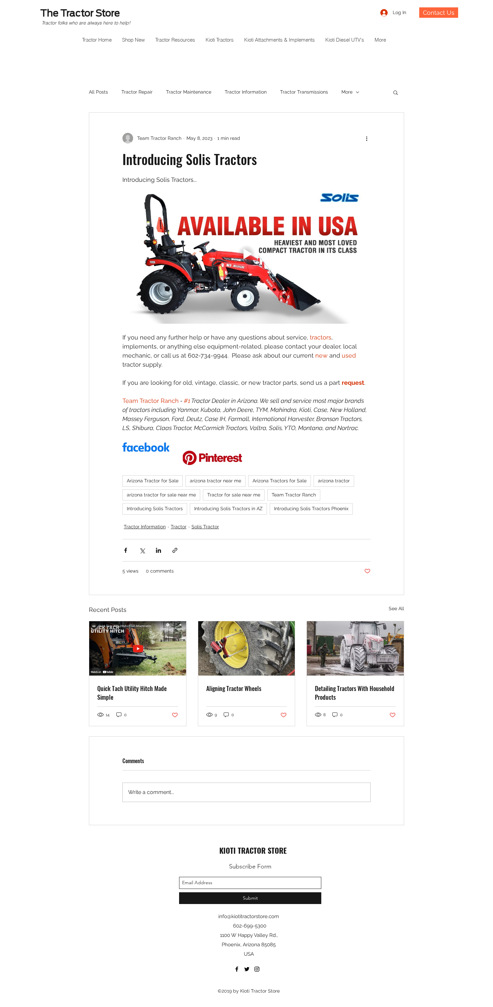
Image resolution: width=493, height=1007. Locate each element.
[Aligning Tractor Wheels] (246, 648)
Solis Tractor (205, 526)
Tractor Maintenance (188, 92)
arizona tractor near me (215, 480)
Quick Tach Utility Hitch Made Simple (132, 692)
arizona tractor (334, 480)
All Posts (98, 92)
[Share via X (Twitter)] (142, 550)
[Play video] (246, 254)
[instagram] (257, 969)
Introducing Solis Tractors (155, 508)
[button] (395, 92)
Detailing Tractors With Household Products (354, 692)
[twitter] (246, 969)
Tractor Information (246, 92)
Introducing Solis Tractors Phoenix (311, 508)
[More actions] (367, 138)
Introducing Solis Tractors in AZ (228, 508)
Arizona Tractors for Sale (280, 480)
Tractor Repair (137, 92)
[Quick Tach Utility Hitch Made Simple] (137, 648)
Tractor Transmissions (304, 92)
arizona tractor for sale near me (161, 494)
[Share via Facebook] (125, 550)
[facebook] (236, 969)
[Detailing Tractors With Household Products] (355, 648)
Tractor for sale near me (233, 494)
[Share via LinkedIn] (158, 550)
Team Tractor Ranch (294, 494)
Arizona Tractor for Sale (152, 480)
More (346, 92)
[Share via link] (175, 550)
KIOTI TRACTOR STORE (253, 850)
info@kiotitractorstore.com (248, 916)
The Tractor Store (80, 13)
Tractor (178, 526)
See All (396, 608)
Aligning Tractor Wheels (233, 688)
